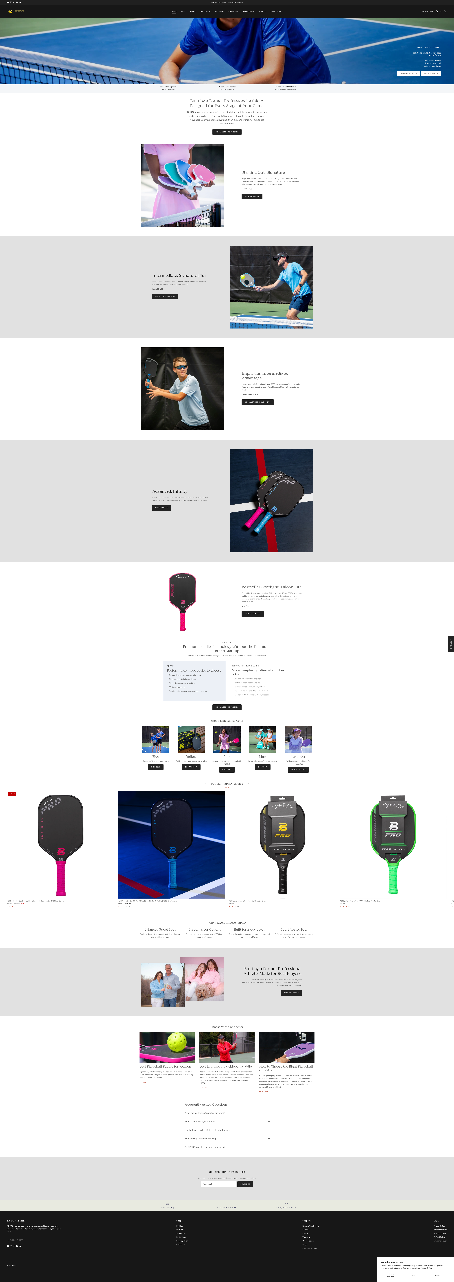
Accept (414, 1275)
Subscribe (227, 649)
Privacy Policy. (426, 1268)
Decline (437, 1275)
